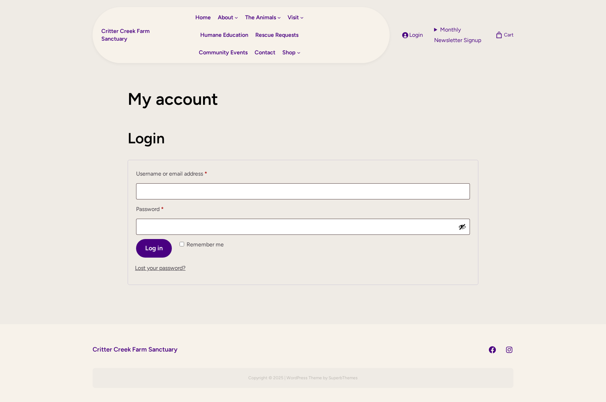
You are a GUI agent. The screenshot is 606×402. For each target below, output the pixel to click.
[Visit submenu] (302, 17)
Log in (154, 248)
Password (161, 208)
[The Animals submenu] (279, 17)
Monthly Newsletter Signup (457, 34)
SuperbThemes (343, 377)
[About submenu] (236, 17)
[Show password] (462, 227)
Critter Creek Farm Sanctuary (135, 349)
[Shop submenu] (299, 52)
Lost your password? (160, 268)
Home (203, 17)
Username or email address (182, 173)
